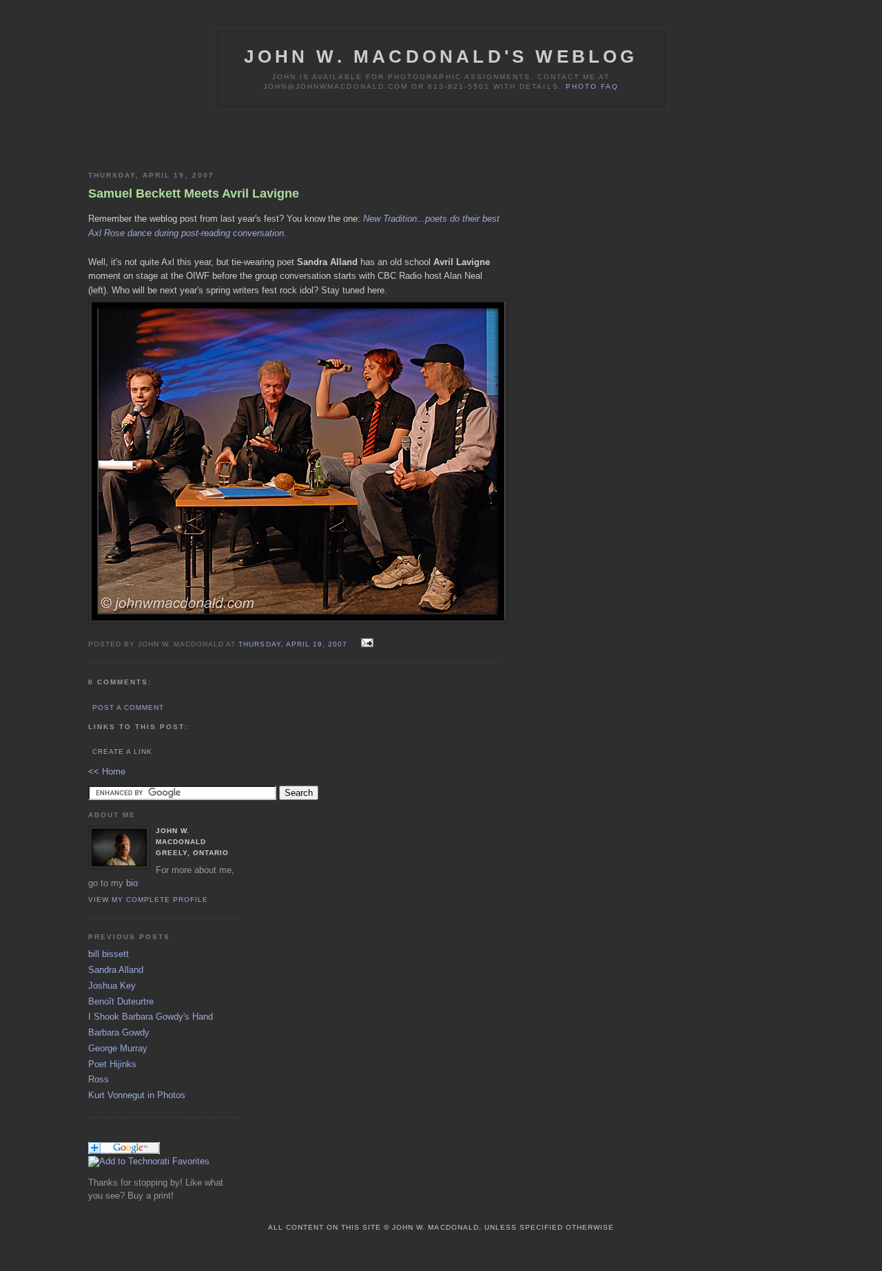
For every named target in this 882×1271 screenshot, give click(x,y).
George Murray (117, 1048)
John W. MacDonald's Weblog (440, 56)
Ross (98, 1079)
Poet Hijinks (112, 1064)
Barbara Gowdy (119, 1032)
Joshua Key (112, 985)
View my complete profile (148, 899)
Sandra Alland (115, 970)
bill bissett (108, 954)
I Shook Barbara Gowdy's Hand (150, 1016)
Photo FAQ (592, 86)
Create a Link (122, 751)
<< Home (106, 771)
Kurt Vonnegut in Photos (136, 1095)
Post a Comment (128, 707)
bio (132, 883)
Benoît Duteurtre (121, 1001)
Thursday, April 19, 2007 (293, 644)
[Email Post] (365, 643)
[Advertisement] (249, 137)
